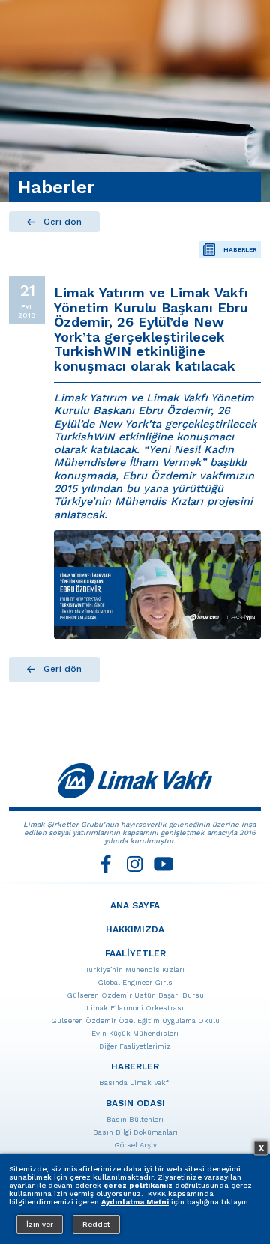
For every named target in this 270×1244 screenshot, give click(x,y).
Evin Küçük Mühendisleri (135, 1033)
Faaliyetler (135, 953)
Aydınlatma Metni (135, 1202)
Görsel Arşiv (135, 1145)
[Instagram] (135, 863)
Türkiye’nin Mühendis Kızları (135, 969)
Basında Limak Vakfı (135, 1082)
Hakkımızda (135, 929)
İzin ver (39, 1224)
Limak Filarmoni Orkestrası (135, 1008)
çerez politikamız (138, 1185)
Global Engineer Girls (135, 982)
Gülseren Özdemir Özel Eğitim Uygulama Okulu (135, 1020)
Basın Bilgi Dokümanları (135, 1132)
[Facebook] (106, 863)
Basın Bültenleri (135, 1119)
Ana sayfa (135, 905)
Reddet (96, 1224)
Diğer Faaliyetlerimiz (135, 1046)
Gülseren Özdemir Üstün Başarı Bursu (135, 995)
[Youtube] (163, 863)
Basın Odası (135, 1103)
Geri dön (63, 221)
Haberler (240, 249)
